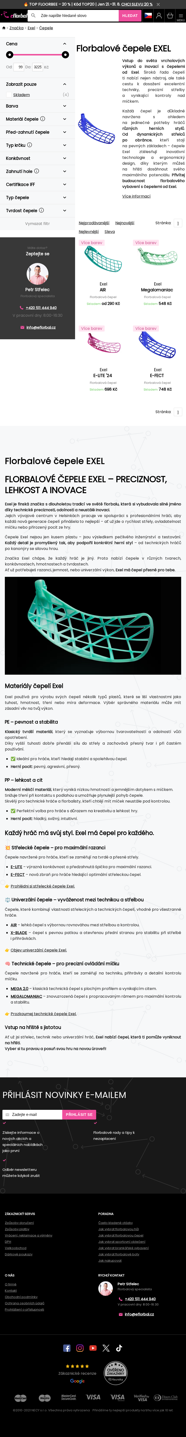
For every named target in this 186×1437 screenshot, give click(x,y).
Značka (16, 28)
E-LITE (16, 867)
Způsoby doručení (19, 1223)
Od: (9, 67)
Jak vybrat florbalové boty (118, 1254)
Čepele (46, 28)
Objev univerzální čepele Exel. (39, 950)
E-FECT (18, 874)
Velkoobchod (15, 1248)
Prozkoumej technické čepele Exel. (44, 1014)
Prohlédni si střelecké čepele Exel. (43, 886)
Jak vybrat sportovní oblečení (121, 1241)
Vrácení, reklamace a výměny (28, 1235)
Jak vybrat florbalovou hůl (118, 1229)
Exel (31, 28)
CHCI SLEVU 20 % (137, 4)
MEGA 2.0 (19, 988)
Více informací (136, 196)
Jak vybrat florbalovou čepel (120, 1235)
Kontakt (11, 1290)
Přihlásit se (79, 1115)
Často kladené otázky (115, 1223)
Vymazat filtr (37, 223)
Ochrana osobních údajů (24, 1303)
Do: (28, 67)
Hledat (130, 16)
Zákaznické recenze (77, 1373)
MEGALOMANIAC (26, 996)
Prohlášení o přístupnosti (24, 1309)
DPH (8, 1241)
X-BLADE (19, 932)
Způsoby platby (17, 1229)
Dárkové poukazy (18, 1254)
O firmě (10, 1284)
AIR (14, 925)
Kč (46, 67)
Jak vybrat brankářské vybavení (123, 1248)
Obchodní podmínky (21, 1297)
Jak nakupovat (110, 1260)
